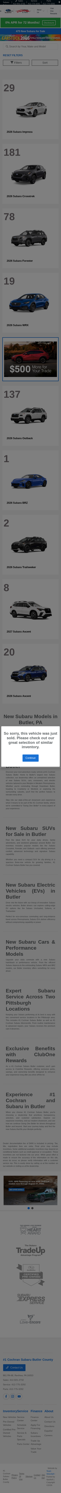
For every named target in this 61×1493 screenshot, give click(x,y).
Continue (30, 758)
